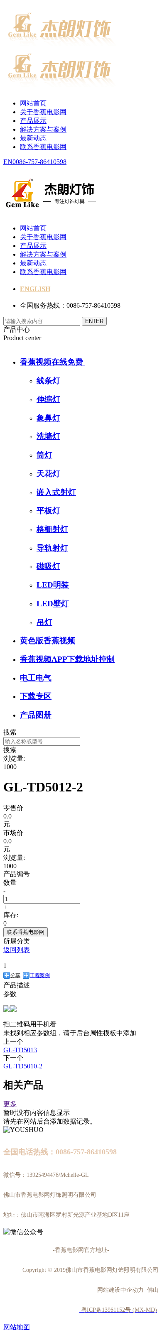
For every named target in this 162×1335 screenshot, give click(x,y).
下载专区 (36, 696)
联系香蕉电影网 (43, 146)
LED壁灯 (53, 603)
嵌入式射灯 (56, 492)
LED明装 (53, 585)
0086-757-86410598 (39, 161)
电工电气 (36, 678)
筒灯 (44, 455)
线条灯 (48, 380)
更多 (10, 1103)
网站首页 (33, 103)
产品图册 (36, 714)
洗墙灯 (48, 436)
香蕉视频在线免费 (52, 362)
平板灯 (48, 510)
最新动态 (33, 138)
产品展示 (33, 120)
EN (7, 161)
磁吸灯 (48, 566)
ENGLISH (35, 288)
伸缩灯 (48, 399)
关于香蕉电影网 (43, 111)
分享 (15, 975)
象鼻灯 (48, 418)
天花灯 (48, 473)
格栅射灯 (52, 529)
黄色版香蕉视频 (47, 640)
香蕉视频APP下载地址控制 (67, 659)
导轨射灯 (52, 548)
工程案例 (40, 975)
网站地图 (16, 1326)
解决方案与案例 (43, 129)
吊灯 (44, 622)
